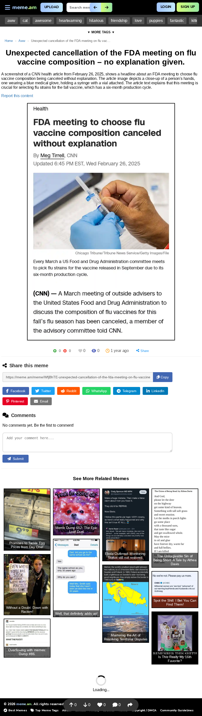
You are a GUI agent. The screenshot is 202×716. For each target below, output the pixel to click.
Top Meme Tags (46, 710)
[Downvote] (65, 351)
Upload (51, 7)
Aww (21, 41)
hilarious (96, 20)
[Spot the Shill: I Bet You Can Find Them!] (175, 583)
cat (25, 20)
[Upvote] (55, 351)
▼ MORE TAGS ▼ (101, 32)
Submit (18, 459)
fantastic (177, 20)
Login (166, 6)
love (138, 20)
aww (11, 20)
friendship (119, 20)
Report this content (17, 96)
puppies (156, 20)
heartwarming (70, 20)
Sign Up (188, 6)
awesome (43, 20)
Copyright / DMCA (143, 710)
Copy (164, 377)
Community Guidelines (176, 710)
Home (9, 41)
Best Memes (17, 710)
